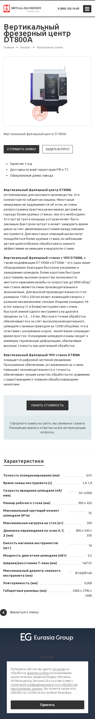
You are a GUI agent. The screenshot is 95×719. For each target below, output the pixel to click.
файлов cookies (38, 673)
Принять (47, 705)
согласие (58, 669)
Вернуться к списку (24, 612)
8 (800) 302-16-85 (68, 8)
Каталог (47, 657)
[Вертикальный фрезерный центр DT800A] (47, 91)
